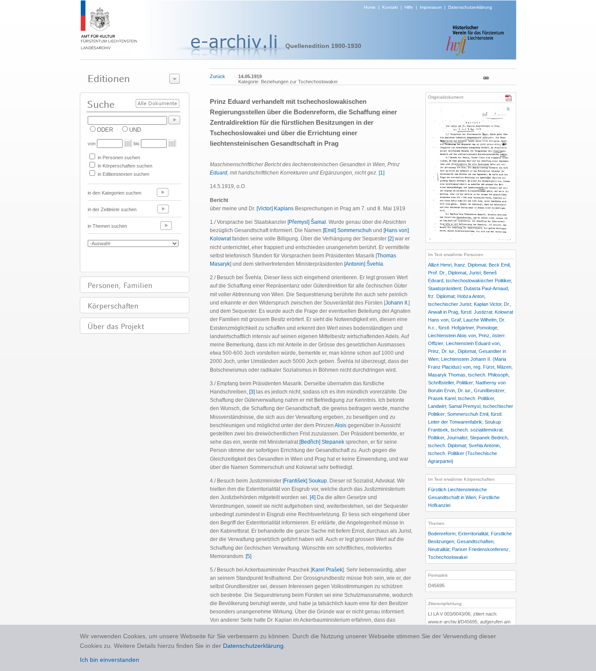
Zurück (217, 76)
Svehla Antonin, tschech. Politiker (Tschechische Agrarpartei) (464, 453)
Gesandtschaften (475, 541)
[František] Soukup (305, 481)
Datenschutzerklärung (470, 7)
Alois (340, 425)
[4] (312, 497)
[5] (248, 556)
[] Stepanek (321, 442)
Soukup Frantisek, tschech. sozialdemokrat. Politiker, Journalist (466, 429)
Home (370, 7)
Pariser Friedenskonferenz (480, 549)
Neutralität (438, 549)
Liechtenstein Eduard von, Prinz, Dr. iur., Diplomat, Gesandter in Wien (467, 351)
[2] (391, 239)
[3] (252, 392)
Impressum (431, 7)
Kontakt (390, 7)
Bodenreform (442, 533)
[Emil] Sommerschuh (347, 230)
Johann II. (396, 303)
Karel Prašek (327, 570)
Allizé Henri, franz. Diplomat (457, 264)
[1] (381, 173)
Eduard (218, 173)
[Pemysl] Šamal (307, 222)
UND (135, 130)
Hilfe (408, 7)
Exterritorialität (473, 533)
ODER (105, 130)
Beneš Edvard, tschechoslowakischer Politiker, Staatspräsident (470, 280)
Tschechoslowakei (447, 557)
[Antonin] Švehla (363, 264)
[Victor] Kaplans (275, 208)
